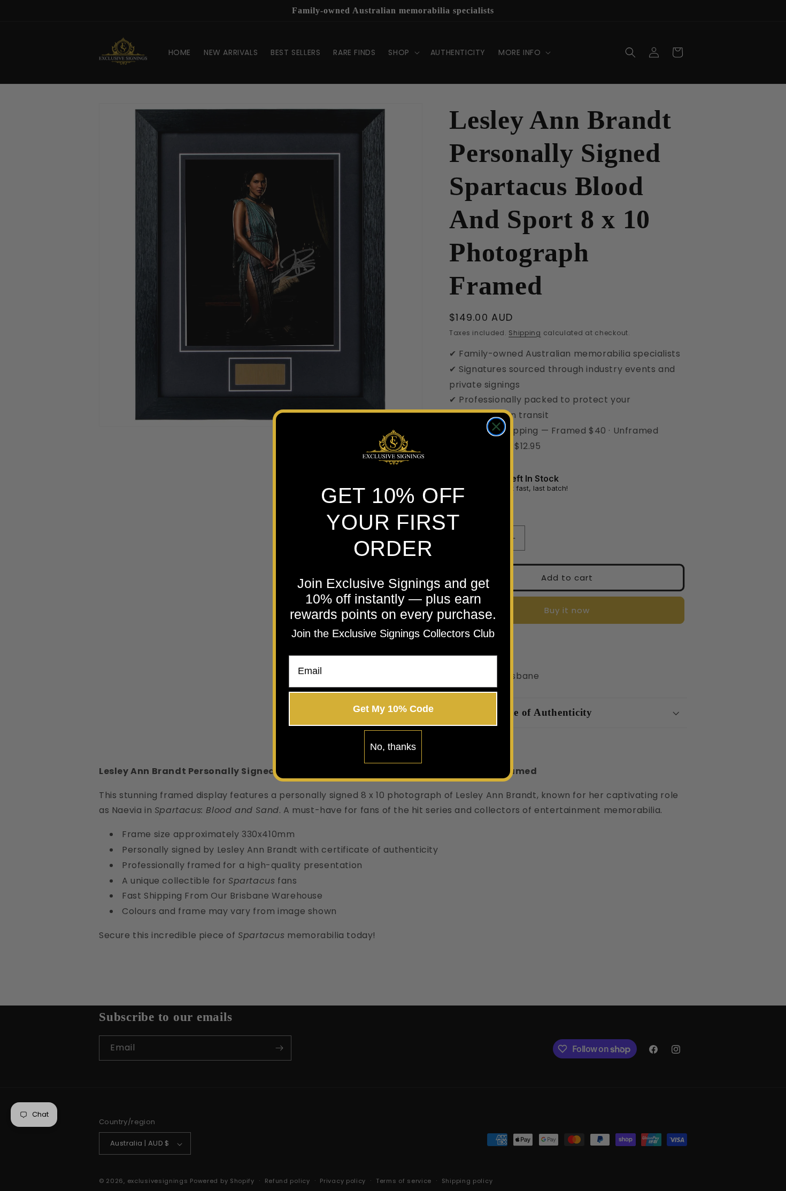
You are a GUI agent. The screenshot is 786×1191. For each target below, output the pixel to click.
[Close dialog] (496, 426)
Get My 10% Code (393, 708)
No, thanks (393, 746)
